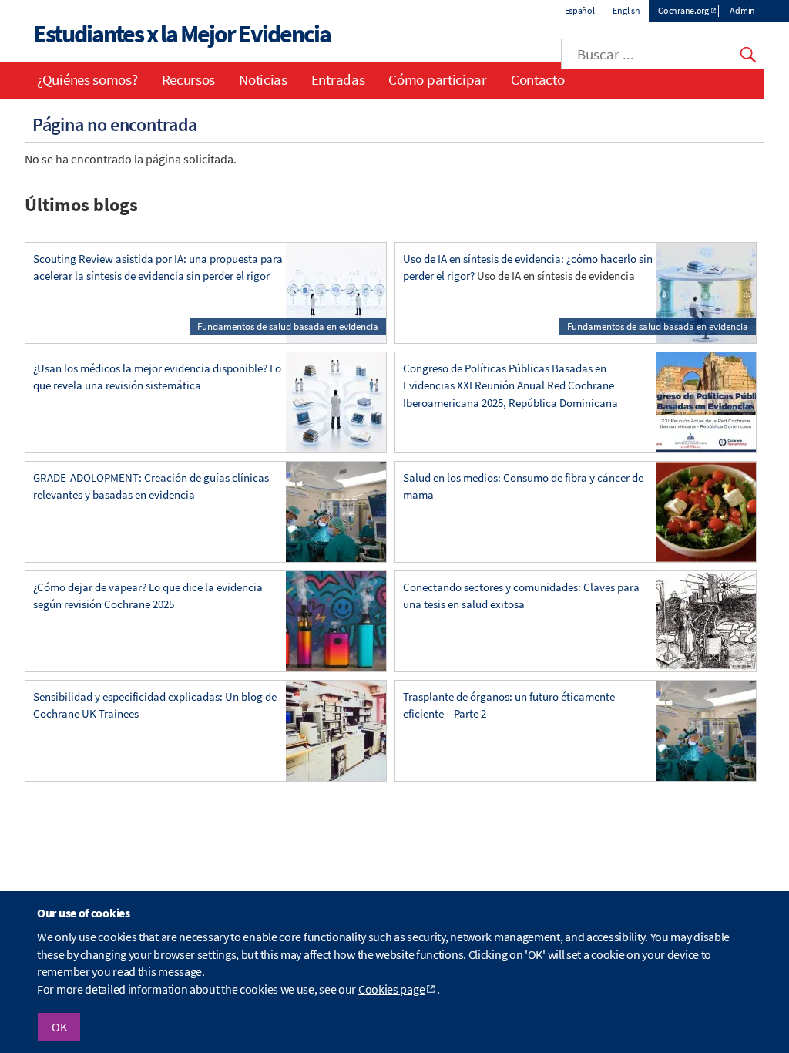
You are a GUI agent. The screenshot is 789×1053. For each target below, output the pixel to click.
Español (580, 10)
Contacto (538, 79)
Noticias (263, 79)
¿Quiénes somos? (87, 79)
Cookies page (391, 989)
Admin (742, 10)
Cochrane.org (683, 10)
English (626, 10)
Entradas (338, 79)
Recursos (189, 79)
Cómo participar (437, 79)
